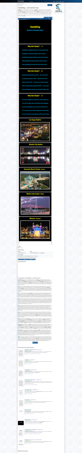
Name (26, 373)
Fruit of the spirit (31, 413)
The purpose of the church (34, 384)
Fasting (31, 433)
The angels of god (29, 393)
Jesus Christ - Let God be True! (33, 439)
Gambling (20, 247)
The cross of (29, 443)
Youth (39, 353)
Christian (37, 353)
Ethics (32, 423)
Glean (26, 393)
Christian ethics (40, 423)
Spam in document (21, 259)
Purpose (27, 384)
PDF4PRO (21, 1)
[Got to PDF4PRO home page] (59, 7)
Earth (26, 403)
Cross (26, 443)
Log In (63, 1)
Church (29, 384)
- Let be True (31, 389)
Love (28, 363)
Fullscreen (46, 17)
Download (50, 17)
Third (26, 363)
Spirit (28, 413)
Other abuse (33, 259)
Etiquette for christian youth (29, 353)
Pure (28, 403)
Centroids (28, 433)
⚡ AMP (60, 1)
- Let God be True (33, 349)
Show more (35, 342)
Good (28, 373)
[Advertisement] (35, 269)
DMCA (54, 1)
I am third (30, 363)
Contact (57, 1)
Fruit (26, 413)
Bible (26, 433)
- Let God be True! (34, 429)
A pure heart (30, 403)
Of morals (36, 423)
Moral (34, 423)
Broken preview (28, 259)
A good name (31, 373)
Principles (27, 423)
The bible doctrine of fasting (36, 433)
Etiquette (34, 353)
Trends (32, 1)
